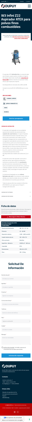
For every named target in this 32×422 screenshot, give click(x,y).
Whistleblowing (5, 397)
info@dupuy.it (7, 383)
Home (4, 35)
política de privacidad (9, 347)
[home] (8, 6)
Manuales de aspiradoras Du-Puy (9, 392)
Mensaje (3, 334)
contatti (28, 1)
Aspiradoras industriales (11, 35)
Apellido (3, 283)
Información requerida (16, 355)
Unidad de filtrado (7, 192)
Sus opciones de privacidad (14, 417)
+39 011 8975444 (15, 383)
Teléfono (3, 309)
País (2, 317)
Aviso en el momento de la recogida (12, 420)
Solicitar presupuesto (16, 118)
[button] (23, 6)
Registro (4, 395)
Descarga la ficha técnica (17, 217)
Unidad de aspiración (7, 126)
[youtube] (15, 412)
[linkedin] (18, 412)
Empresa (4, 292)
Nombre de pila (5, 275)
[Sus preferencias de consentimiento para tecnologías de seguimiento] (29, 419)
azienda (22, 1)
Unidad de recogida (7, 196)
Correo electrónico (6, 300)
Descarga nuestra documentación (9, 394)
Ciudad (3, 326)
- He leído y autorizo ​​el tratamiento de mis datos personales (15, 348)
